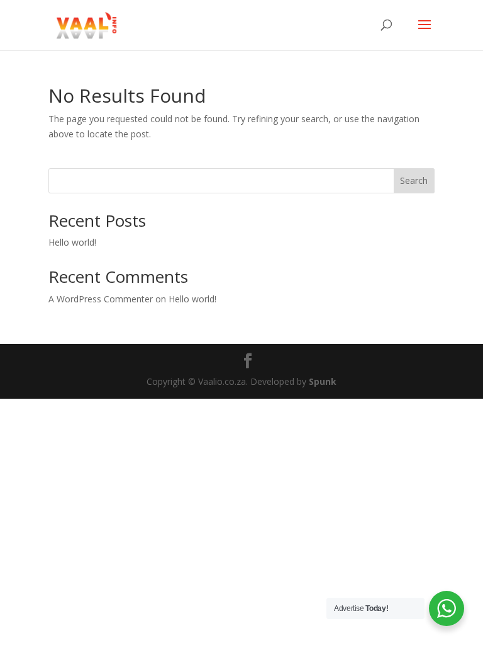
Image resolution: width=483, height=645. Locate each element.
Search (414, 180)
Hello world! (72, 242)
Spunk (322, 381)
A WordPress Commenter (100, 299)
